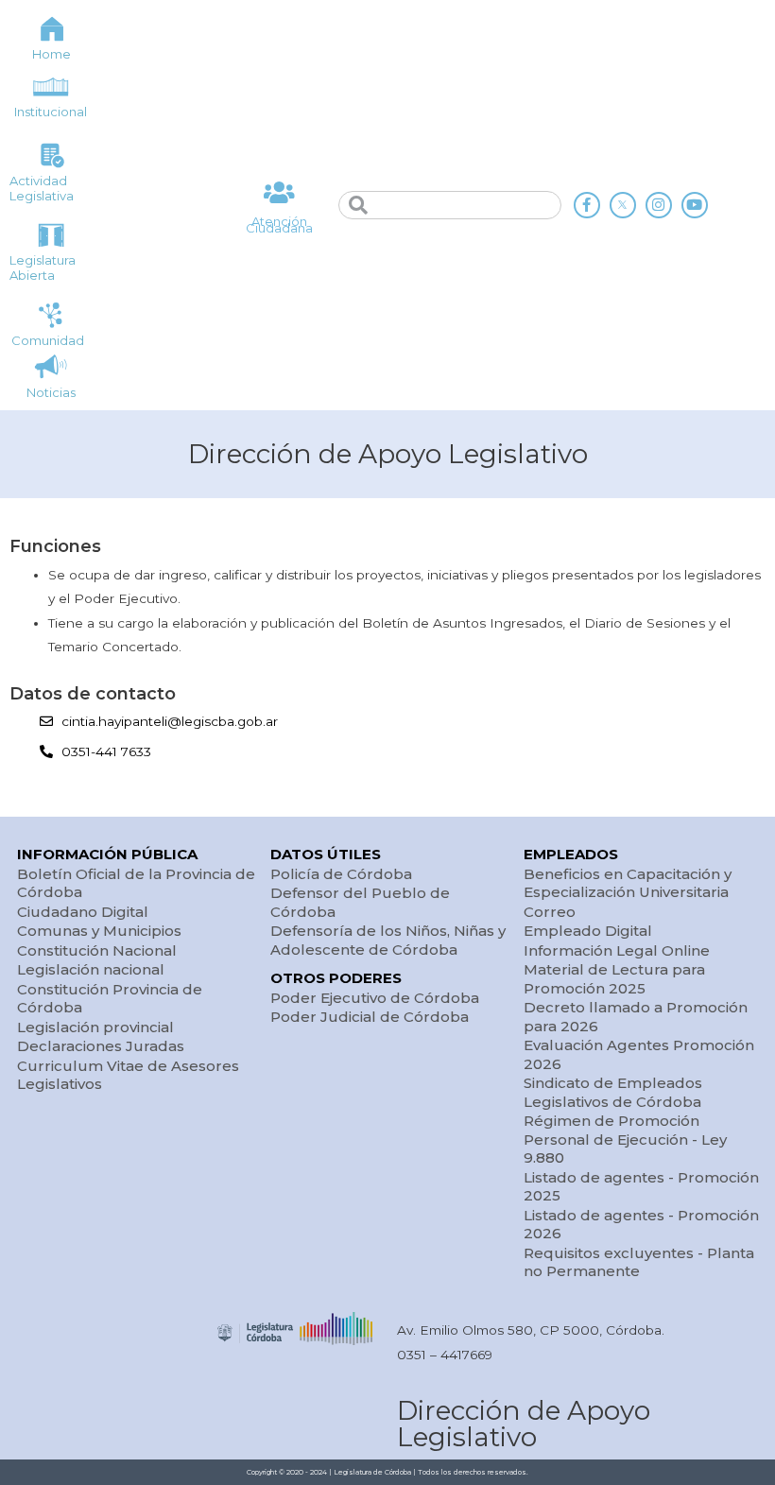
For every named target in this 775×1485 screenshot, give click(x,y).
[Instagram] (659, 205)
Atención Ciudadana (279, 224)
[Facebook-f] (587, 205)
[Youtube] (694, 205)
